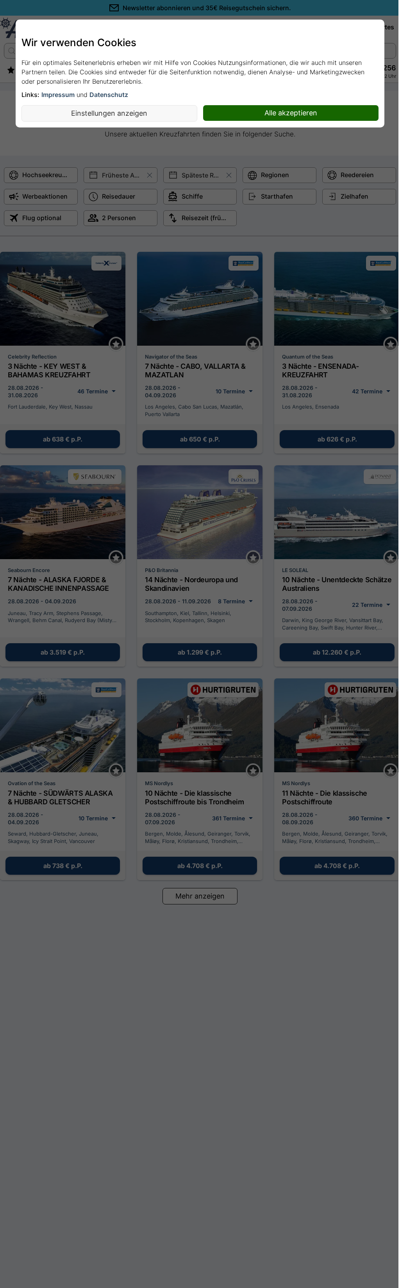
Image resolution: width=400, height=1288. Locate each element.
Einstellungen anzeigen (109, 113)
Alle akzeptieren (290, 113)
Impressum (58, 95)
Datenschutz (108, 95)
